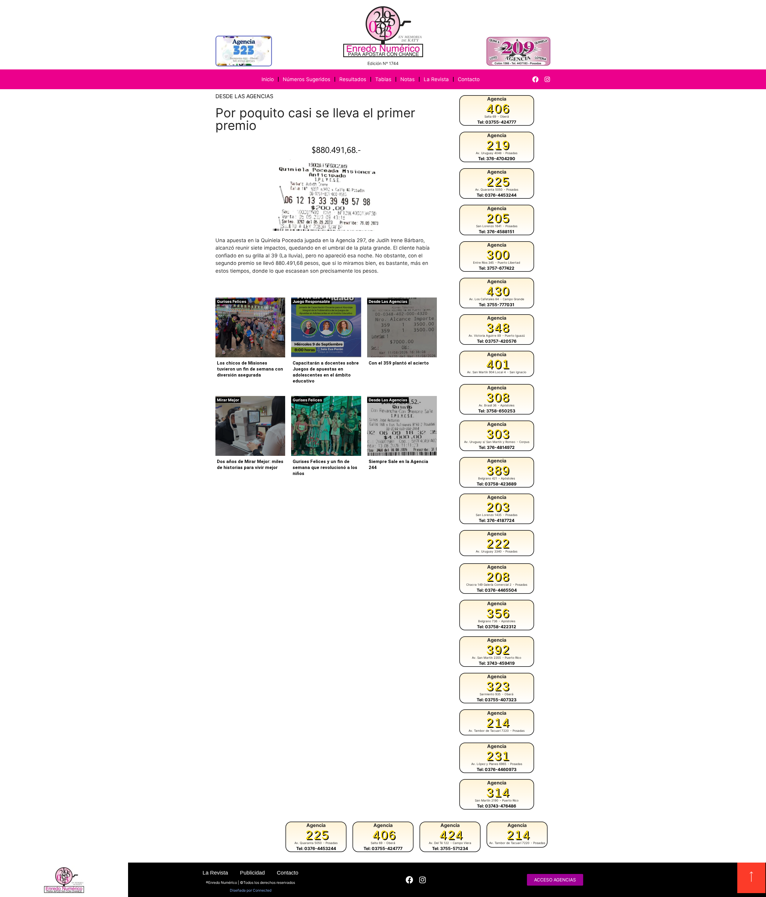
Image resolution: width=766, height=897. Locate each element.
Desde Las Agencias (244, 96)
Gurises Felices (231, 301)
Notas (407, 79)
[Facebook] (535, 79)
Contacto (469, 79)
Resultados (352, 79)
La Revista (436, 79)
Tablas (383, 79)
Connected (262, 890)
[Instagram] (547, 79)
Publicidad (252, 873)
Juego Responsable (311, 301)
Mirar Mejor (228, 399)
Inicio (268, 79)
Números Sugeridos (306, 79)
